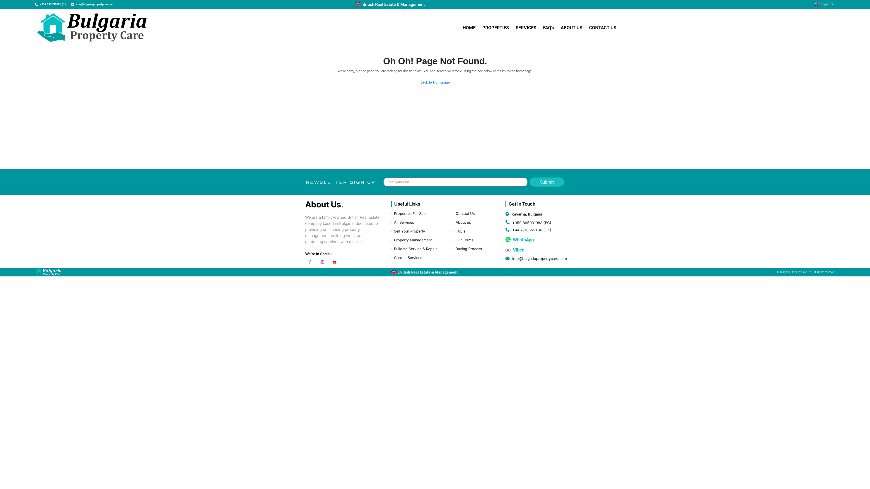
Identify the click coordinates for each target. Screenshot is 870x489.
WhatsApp (523, 239)
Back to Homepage (435, 82)
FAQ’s (548, 27)
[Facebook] (310, 263)
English (824, 4)
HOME (469, 27)
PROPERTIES (495, 27)
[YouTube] (335, 263)
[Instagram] (322, 263)
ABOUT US (571, 27)
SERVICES (526, 27)
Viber (518, 250)
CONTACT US (602, 27)
